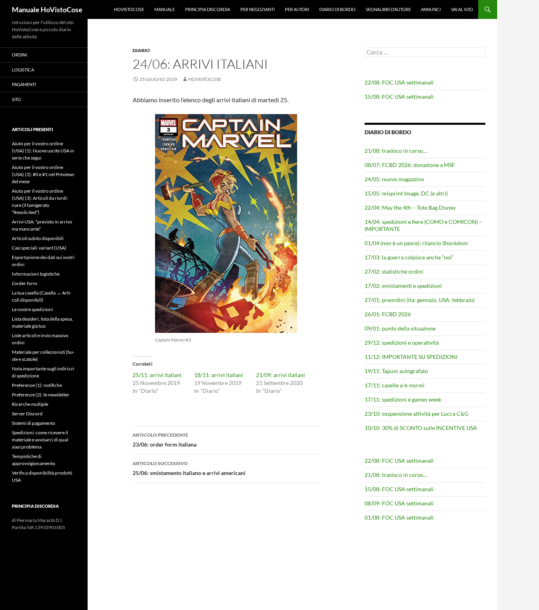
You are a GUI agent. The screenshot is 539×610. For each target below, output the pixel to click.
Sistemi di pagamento (33, 423)
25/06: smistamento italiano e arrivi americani (189, 468)
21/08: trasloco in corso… (396, 150)
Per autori (297, 9)
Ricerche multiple (30, 404)
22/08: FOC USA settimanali (399, 82)
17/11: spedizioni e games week (403, 399)
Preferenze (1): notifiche (37, 385)
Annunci (431, 9)
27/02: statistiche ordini (394, 271)
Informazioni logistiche (36, 274)
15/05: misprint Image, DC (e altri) (406, 193)
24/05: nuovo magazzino (394, 179)
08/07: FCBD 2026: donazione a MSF (410, 164)
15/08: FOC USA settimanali (399, 96)
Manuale (164, 9)
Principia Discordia (207, 9)
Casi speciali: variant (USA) (39, 248)
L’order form (24, 283)
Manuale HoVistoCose (47, 9)
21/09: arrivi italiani (280, 375)
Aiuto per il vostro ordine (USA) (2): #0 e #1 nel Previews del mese (43, 174)
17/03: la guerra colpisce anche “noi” (409, 257)
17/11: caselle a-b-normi (395, 385)
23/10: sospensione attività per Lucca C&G (416, 413)
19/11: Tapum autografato (396, 371)
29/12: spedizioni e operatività (402, 342)
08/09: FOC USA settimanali (399, 503)
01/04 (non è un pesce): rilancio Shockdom (416, 243)
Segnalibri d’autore (388, 9)
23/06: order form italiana (165, 440)
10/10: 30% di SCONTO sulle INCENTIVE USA (421, 427)
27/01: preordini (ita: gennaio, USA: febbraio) (420, 300)
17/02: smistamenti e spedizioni (403, 285)
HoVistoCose (129, 9)
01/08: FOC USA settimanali (399, 517)
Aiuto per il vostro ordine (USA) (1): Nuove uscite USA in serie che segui (43, 151)
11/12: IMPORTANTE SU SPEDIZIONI (411, 356)
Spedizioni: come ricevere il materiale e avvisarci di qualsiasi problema (40, 440)
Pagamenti (24, 84)
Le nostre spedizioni (32, 309)
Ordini (19, 54)
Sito (16, 99)
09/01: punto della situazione (400, 328)
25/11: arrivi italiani (157, 375)
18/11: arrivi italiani (218, 375)
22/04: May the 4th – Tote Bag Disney (410, 207)
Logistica (23, 69)
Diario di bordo (337, 9)
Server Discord (27, 414)
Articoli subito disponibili (38, 238)
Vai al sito (462, 9)
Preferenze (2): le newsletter (40, 395)
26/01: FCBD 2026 (388, 314)
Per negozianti (257, 9)
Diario (141, 50)
